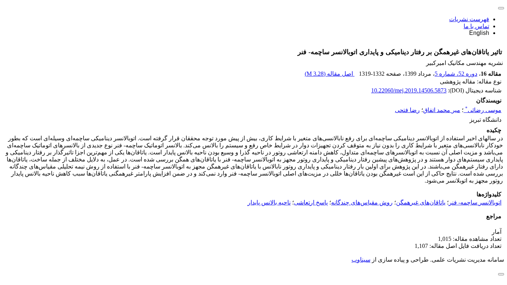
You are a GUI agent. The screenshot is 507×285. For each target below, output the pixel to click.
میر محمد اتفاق (441, 110)
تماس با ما (476, 26)
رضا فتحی (407, 110)
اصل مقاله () (329, 74)
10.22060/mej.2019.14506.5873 (409, 90)
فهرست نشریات (469, 19)
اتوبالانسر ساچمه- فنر (475, 202)
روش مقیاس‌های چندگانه (362, 202)
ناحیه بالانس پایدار (269, 202)
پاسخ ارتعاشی (311, 202)
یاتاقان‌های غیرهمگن (420, 202)
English (479, 33)
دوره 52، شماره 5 (456, 74)
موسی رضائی (483, 110)
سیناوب (360, 259)
